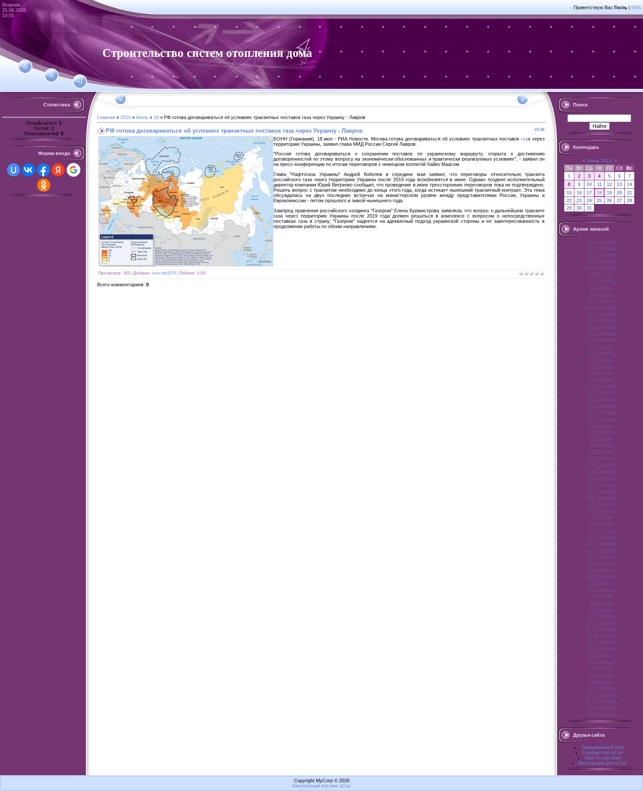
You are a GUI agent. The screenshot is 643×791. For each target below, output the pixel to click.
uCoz (345, 785)
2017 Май (601, 517)
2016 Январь (601, 412)
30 (579, 208)
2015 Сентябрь (601, 385)
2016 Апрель (601, 431)
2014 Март (601, 274)
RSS (636, 7)
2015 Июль (602, 372)
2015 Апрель (601, 352)
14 (629, 184)
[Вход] (80, 81)
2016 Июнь (602, 444)
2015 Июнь (602, 366)
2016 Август (601, 458)
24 (589, 200)
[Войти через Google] (73, 170)
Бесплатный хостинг (315, 785)
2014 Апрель (601, 280)
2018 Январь (601, 569)
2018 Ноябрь (601, 635)
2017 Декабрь (602, 563)
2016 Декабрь (602, 484)
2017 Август (601, 536)
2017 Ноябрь (601, 556)
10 (589, 184)
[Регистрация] (51, 75)
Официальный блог (602, 747)
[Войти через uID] (13, 169)
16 (579, 192)
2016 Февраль (601, 418)
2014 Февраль (601, 267)
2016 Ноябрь (601, 477)
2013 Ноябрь (601, 247)
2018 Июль (602, 609)
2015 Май (601, 359)
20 (619, 192)
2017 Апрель (601, 510)
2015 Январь (601, 333)
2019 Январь (601, 648)
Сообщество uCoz (602, 752)
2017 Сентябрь (601, 543)
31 (589, 208)
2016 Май (601, 438)
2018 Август (601, 615)
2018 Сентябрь (601, 622)
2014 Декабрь (602, 326)
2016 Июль (602, 451)
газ (524, 138)
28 (629, 200)
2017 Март (601, 503)
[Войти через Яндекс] (58, 169)
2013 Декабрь (602, 254)
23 (579, 200)
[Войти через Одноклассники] (43, 185)
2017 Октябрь (601, 549)
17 (589, 192)
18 (156, 117)
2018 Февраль (601, 576)
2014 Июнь (602, 293)
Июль (142, 117)
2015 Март (601, 346)
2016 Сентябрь (601, 464)
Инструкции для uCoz (602, 763)
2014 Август (601, 300)
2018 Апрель (601, 589)
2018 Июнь (602, 602)
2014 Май (601, 287)
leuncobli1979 (164, 273)
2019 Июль (602, 681)
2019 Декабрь (602, 714)
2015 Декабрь (602, 405)
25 (599, 200)
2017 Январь (601, 490)
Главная (106, 117)
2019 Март (601, 654)
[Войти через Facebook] (43, 169)
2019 (125, 117)
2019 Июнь (602, 674)
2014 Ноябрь (601, 320)
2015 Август (601, 379)
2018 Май (601, 595)
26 (609, 200)
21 (629, 192)
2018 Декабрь (602, 641)
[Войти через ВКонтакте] (28, 169)
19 (609, 192)
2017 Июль (602, 530)
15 (569, 192)
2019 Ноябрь (601, 707)
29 (569, 208)
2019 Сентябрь (601, 694)
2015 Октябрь (601, 392)
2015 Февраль (601, 339)
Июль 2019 (599, 160)
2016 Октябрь (601, 471)
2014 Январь (601, 261)
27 (619, 200)
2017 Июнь (602, 523)
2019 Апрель (601, 661)
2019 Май (601, 668)
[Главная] (25, 66)
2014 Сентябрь (601, 306)
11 (599, 184)
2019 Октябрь (601, 700)
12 (609, 184)
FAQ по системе (602, 757)
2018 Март (601, 582)
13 (619, 184)
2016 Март (601, 425)
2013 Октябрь (601, 241)
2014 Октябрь (601, 313)
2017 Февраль (601, 497)
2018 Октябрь (601, 628)
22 (569, 200)
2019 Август (601, 687)
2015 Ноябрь (601, 398)
